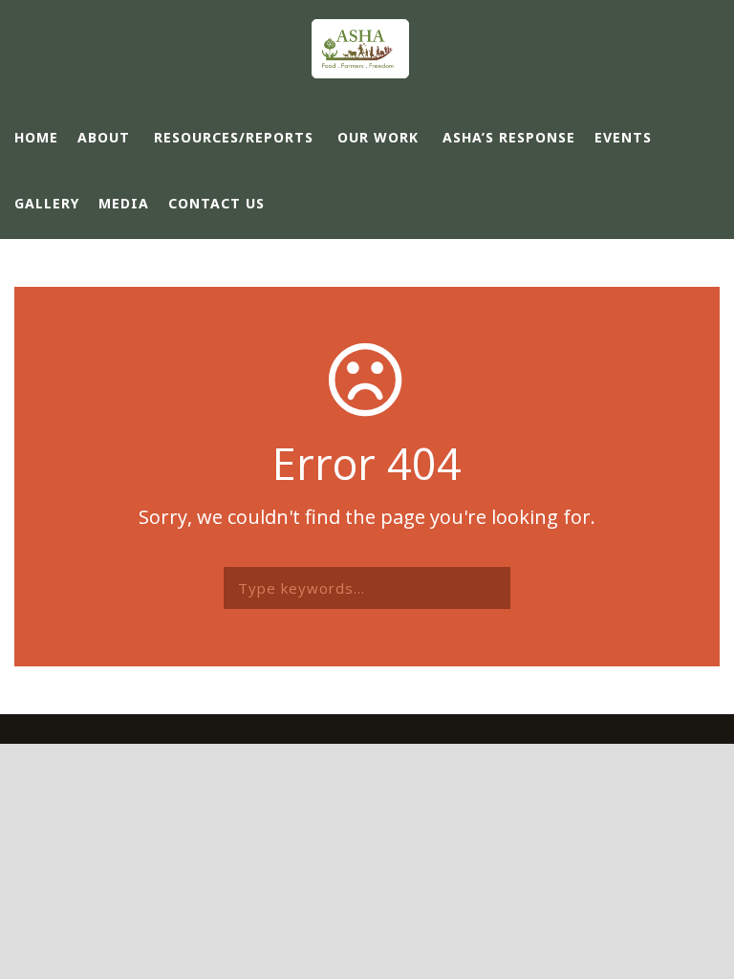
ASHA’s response (509, 137)
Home (36, 137)
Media (123, 203)
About (103, 137)
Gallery (46, 203)
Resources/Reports (233, 137)
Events (623, 137)
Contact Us (216, 203)
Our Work (378, 137)
